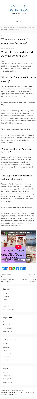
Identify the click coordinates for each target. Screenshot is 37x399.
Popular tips (7, 303)
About (5, 322)
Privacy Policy (7, 328)
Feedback (6, 325)
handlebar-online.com (18, 8)
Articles (5, 293)
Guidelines (6, 296)
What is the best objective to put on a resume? (28, 279)
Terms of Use (7, 331)
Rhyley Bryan (14, 48)
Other (5, 299)
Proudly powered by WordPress (12, 392)
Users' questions (8, 309)
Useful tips (4, 36)
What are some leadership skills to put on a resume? (9, 279)
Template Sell (11, 395)
